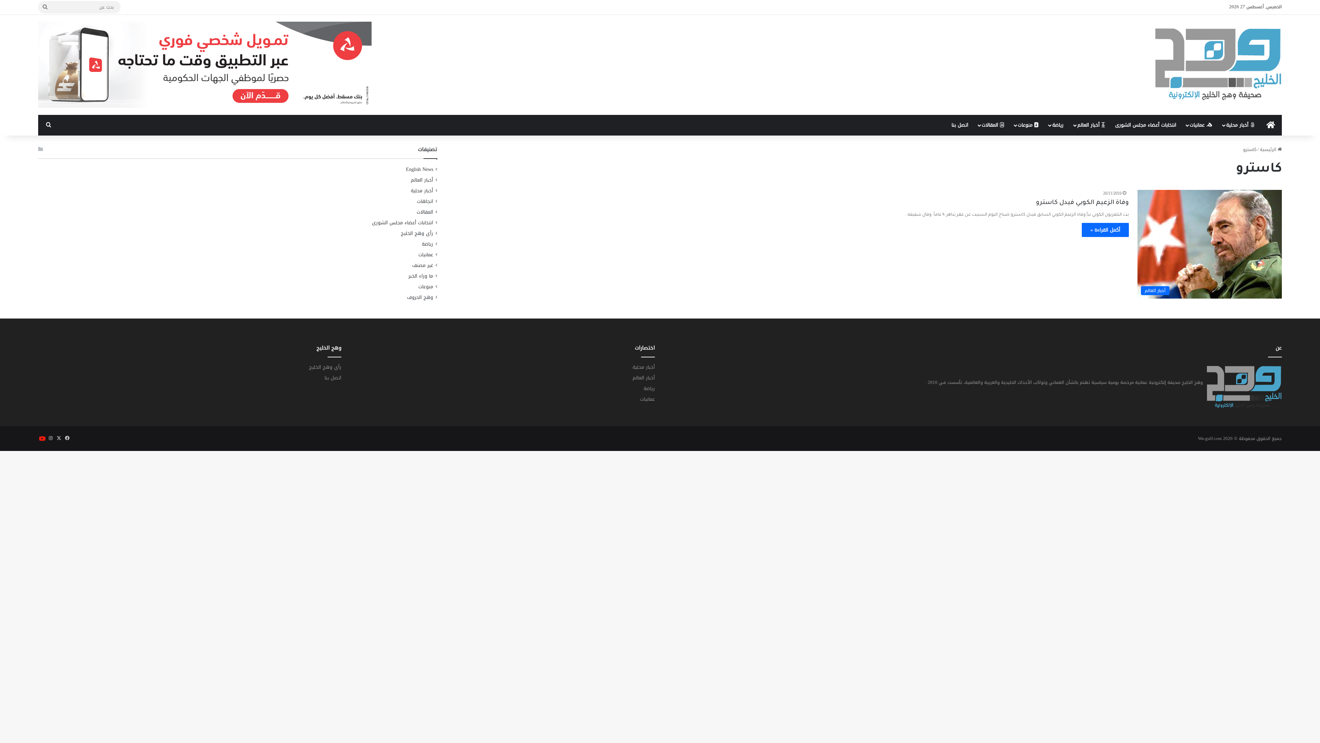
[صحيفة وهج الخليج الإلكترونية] (1218, 65)
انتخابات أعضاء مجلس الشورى (1145, 125)
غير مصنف (422, 265)
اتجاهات (425, 201)
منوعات (1026, 125)
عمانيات (1198, 125)
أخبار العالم (1089, 125)
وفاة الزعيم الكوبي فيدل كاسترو (1082, 203)
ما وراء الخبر (420, 276)
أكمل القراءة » (1105, 230)
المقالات (991, 125)
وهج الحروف (420, 297)
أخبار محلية (1238, 125)
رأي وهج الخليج (417, 233)
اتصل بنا (960, 125)
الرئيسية (1269, 149)
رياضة (1058, 125)
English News (419, 169)
